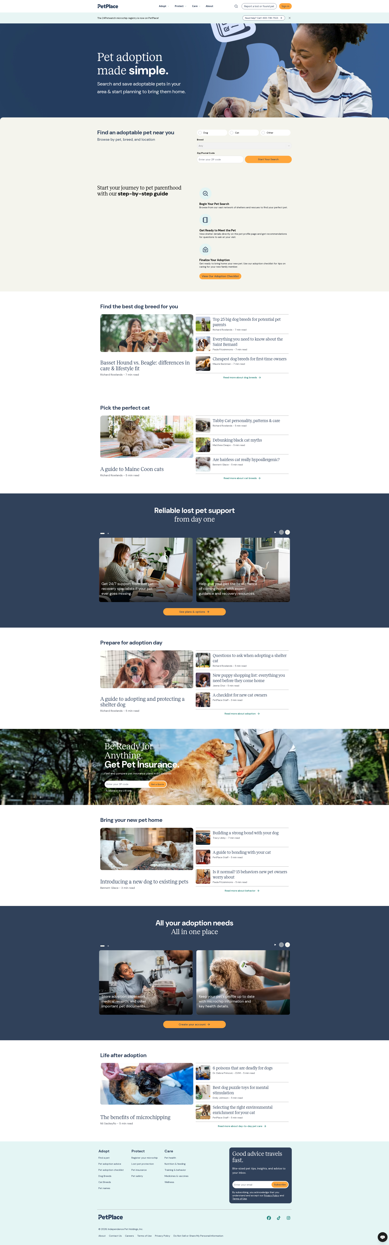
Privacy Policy (271, 1195)
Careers (129, 1235)
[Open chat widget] (382, 1237)
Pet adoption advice (109, 1163)
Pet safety (137, 1176)
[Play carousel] (275, 532)
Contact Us (115, 1235)
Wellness (169, 1182)
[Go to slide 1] (102, 533)
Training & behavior (175, 1170)
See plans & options (192, 612)
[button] (164, 6)
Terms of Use (239, 1198)
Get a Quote (157, 784)
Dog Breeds (104, 1176)
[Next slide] (287, 532)
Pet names (104, 1188)
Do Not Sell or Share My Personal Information (198, 1235)
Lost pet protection (142, 1163)
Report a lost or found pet (259, 6)
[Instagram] (288, 1218)
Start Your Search (268, 159)
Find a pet (104, 1157)
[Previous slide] (281, 532)
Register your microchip (144, 1157)
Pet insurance (139, 1170)
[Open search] (236, 6)
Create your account (192, 1024)
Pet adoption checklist (111, 1170)
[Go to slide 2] (108, 533)
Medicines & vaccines (176, 1176)
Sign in (285, 6)
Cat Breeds (104, 1182)
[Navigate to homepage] (109, 6)
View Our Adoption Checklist (220, 276)
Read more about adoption (240, 713)
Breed (200, 139)
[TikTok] (278, 1218)
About (102, 1235)
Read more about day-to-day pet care (240, 1126)
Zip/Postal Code (206, 153)
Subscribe (280, 1184)
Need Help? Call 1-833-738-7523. (262, 18)
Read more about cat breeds (240, 478)
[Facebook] (269, 1218)
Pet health (170, 1157)
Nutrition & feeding (175, 1163)
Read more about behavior (240, 890)
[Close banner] (289, 18)
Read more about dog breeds (240, 377)
